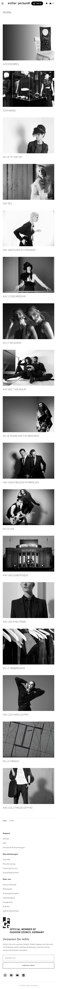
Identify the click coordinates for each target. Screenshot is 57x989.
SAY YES (7, 197)
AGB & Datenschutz (11, 911)
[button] (2, 3)
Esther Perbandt (9, 884)
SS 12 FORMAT (11, 738)
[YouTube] (17, 975)
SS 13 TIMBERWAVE (14, 648)
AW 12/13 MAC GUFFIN (15, 693)
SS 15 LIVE (8, 512)
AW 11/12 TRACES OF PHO (17, 783)
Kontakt (6, 838)
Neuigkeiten (8, 902)
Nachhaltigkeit (9, 898)
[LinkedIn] (23, 975)
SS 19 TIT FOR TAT (12, 152)
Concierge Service (10, 868)
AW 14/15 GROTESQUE (15, 558)
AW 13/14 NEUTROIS (14, 603)
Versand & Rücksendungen (14, 847)
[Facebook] (11, 975)
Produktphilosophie (11, 893)
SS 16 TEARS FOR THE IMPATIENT (21, 422)
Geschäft (6, 859)
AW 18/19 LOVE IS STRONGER (19, 242)
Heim (5, 796)
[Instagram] (5, 975)
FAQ (4, 843)
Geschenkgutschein (11, 872)
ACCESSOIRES (11, 62)
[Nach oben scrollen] (51, 985)
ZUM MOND (9, 107)
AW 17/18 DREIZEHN (14, 287)
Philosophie (7, 889)
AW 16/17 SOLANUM (14, 377)
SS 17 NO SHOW (12, 332)
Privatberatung (9, 864)
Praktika (6, 906)
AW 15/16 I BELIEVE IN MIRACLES (21, 468)
